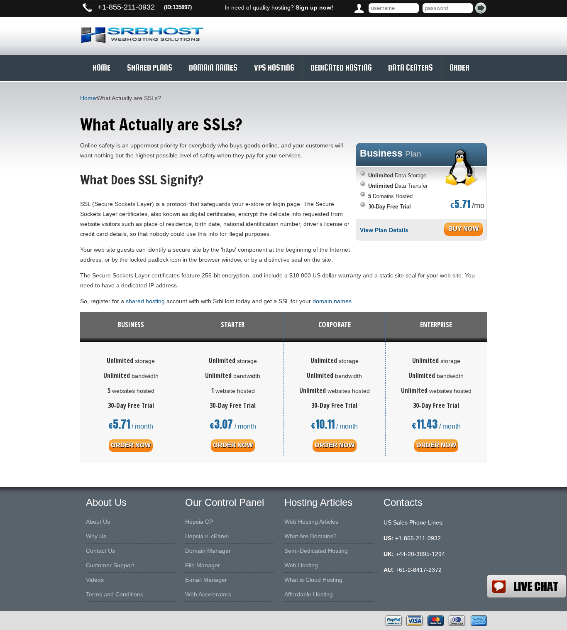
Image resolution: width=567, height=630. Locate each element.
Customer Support (110, 565)
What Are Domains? (310, 536)
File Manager (202, 565)
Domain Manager (208, 550)
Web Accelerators (208, 594)
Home (101, 67)
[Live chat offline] (526, 586)
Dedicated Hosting (340, 67)
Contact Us (100, 550)
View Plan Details (384, 230)
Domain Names (213, 67)
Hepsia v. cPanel (207, 536)
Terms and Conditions (114, 594)
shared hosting (145, 301)
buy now (463, 228)
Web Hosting (301, 565)
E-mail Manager (206, 579)
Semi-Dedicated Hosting (316, 550)
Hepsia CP (199, 521)
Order (459, 67)
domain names (332, 301)
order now (131, 445)
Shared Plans (149, 67)
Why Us (96, 536)
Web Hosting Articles (311, 521)
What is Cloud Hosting (313, 579)
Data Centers (410, 67)
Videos (95, 579)
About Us (98, 521)
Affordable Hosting (308, 594)
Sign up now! (314, 7)
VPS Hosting (274, 67)
